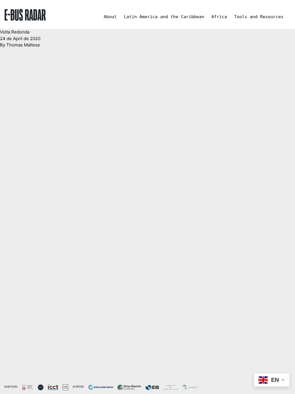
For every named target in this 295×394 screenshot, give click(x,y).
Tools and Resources (258, 16)
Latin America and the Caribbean (164, 16)
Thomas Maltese (23, 45)
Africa (219, 16)
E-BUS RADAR (25, 14)
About (110, 16)
